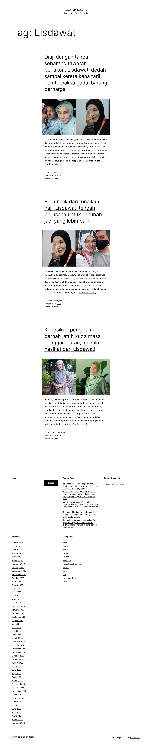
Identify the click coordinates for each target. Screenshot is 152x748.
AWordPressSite (76, 9)
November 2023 (19, 652)
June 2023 (16, 670)
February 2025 (18, 606)
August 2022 (17, 702)
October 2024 (18, 613)
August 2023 (17, 663)
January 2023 (18, 687)
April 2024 (16, 635)
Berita (65, 546)
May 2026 (16, 553)
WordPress (135, 737)
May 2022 (16, 712)
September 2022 (19, 698)
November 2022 (19, 691)
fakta (65, 550)
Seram (66, 567)
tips (64, 574)
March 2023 (17, 680)
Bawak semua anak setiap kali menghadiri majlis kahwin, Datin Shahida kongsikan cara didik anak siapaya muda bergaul (80, 505)
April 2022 (16, 716)
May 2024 (16, 631)
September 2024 (19, 617)
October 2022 (18, 695)
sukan (65, 571)
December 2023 (19, 649)
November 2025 (19, 574)
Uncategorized (69, 578)
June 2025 (16, 592)
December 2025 (19, 571)
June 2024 (16, 627)
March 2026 (17, 560)
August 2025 (17, 585)
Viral (65, 582)
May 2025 (16, 596)
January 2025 (18, 610)
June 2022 (16, 709)
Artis (59, 175)
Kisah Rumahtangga (72, 564)
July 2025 (16, 589)
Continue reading (52, 164)
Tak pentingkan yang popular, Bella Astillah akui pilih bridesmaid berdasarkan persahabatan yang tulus (81, 486)
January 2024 (18, 645)
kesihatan (67, 560)
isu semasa (67, 557)
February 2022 (18, 723)
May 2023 (16, 673)
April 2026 (16, 557)
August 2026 (17, 543)
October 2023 (18, 656)
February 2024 (18, 642)
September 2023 (19, 659)
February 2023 (18, 684)
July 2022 (16, 705)
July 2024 (16, 624)
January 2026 (18, 567)
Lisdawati (54, 178)
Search (15, 478)
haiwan (66, 553)
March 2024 (17, 638)
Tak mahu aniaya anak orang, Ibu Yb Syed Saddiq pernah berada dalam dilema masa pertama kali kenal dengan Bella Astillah (80, 523)
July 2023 (16, 666)
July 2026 (16, 546)
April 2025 (16, 599)
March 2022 (17, 719)
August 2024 (17, 620)
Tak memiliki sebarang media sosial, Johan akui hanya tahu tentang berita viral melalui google (79, 514)
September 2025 (19, 582)
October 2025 (18, 578)
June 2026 (16, 550)
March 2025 (17, 603)
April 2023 (16, 677)
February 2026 (18, 564)
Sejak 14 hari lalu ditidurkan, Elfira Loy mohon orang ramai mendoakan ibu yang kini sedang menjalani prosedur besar (79, 495)
